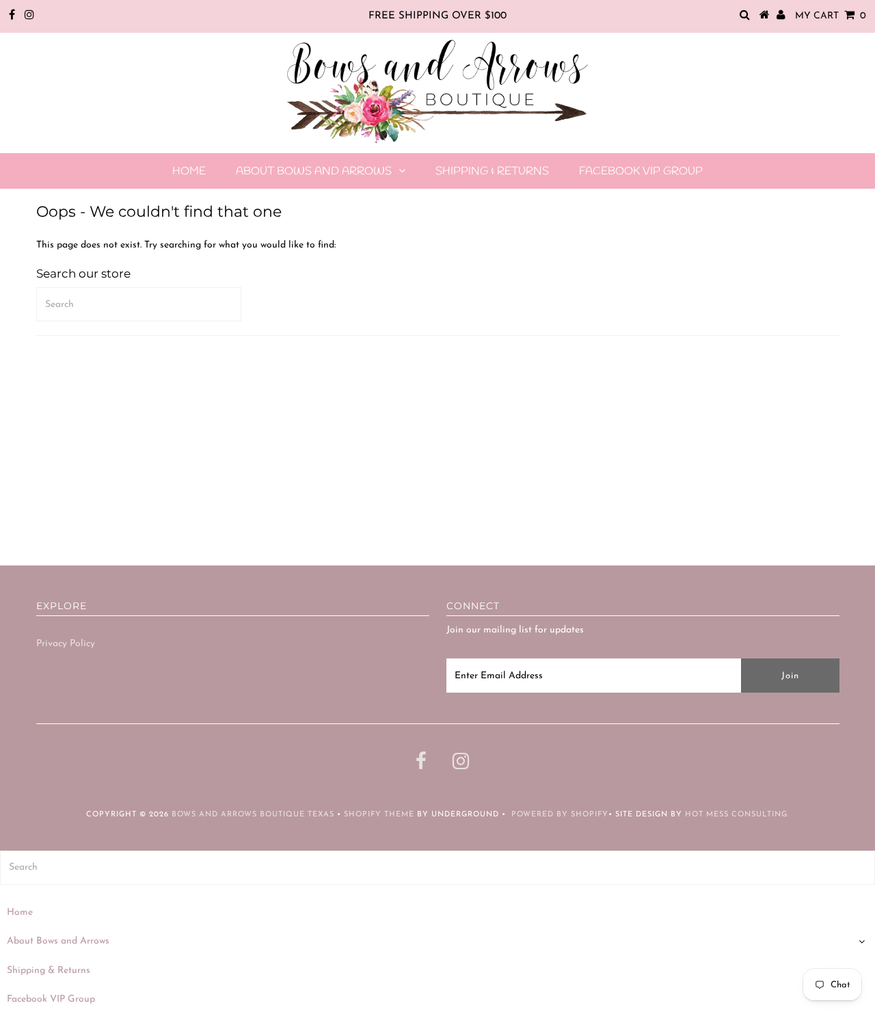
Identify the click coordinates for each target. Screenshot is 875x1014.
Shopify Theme (379, 814)
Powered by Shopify (559, 814)
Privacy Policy (65, 644)
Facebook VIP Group (641, 171)
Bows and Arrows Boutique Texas (253, 814)
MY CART (830, 16)
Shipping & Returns (492, 171)
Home (189, 171)
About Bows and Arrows (314, 171)
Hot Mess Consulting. (737, 814)
